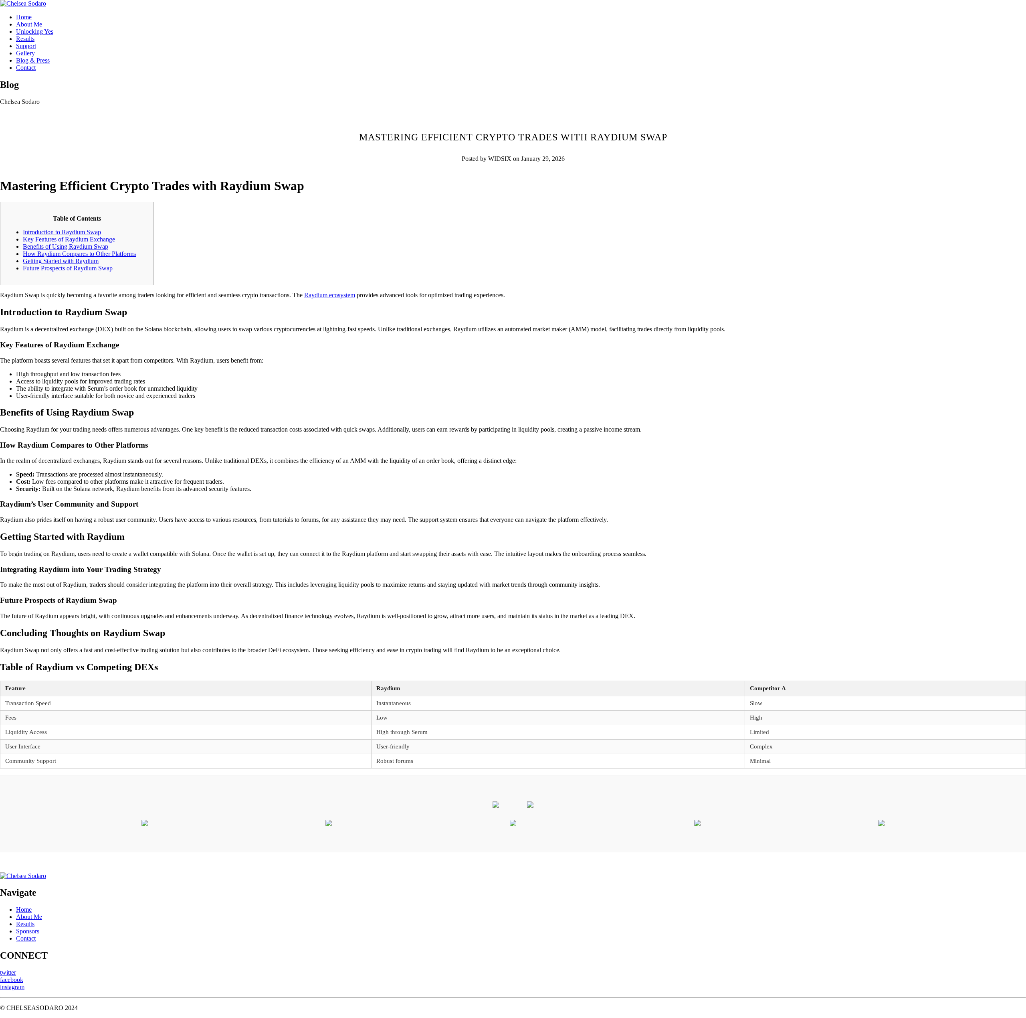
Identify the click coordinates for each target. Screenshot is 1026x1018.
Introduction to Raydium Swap (62, 232)
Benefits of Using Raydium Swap (65, 246)
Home (24, 17)
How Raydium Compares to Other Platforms (79, 253)
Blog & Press (33, 60)
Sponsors (27, 931)
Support (26, 46)
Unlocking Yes (34, 31)
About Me (29, 24)
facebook (11, 979)
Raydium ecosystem (329, 295)
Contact (26, 67)
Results (25, 38)
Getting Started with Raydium (61, 261)
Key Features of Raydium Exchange (69, 239)
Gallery (25, 53)
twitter (8, 972)
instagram (12, 987)
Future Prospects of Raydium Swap (68, 268)
